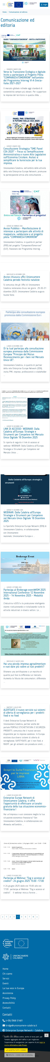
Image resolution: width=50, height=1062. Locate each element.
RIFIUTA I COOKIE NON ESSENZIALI (20, 1055)
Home (5, 12)
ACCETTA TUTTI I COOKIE (17, 1050)
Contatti (7, 1014)
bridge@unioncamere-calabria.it (21, 1025)
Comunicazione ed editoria (18, 12)
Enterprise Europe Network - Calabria (24, 1030)
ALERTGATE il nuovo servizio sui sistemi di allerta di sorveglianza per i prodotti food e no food (24, 713)
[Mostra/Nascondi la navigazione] (4, 4)
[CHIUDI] (46, 1035)
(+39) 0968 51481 (14, 1021)
